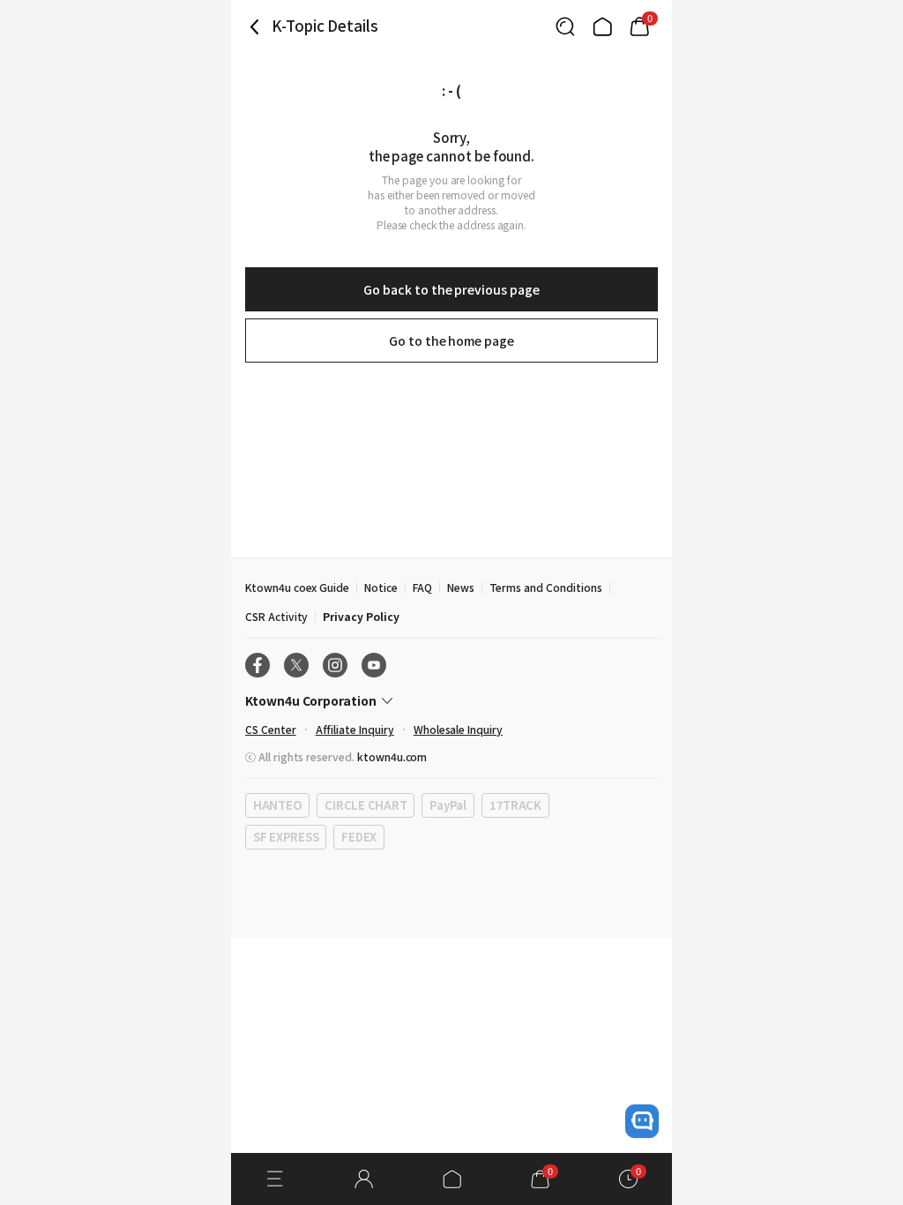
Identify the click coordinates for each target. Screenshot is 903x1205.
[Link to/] (602, 26)
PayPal (447, 805)
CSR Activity (276, 616)
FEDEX (359, 836)
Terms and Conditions (545, 587)
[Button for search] (565, 26)
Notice (381, 587)
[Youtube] (374, 665)
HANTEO (277, 805)
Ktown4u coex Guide (297, 587)
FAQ (422, 587)
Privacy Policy (361, 616)
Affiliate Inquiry (355, 729)
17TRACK (515, 805)
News (460, 587)
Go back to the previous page (451, 289)
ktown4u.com (392, 756)
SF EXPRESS (285, 836)
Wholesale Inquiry (458, 729)
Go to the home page (451, 340)
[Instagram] (335, 665)
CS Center (270, 729)
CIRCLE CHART (366, 805)
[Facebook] (257, 665)
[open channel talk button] (642, 1121)
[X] (296, 665)
